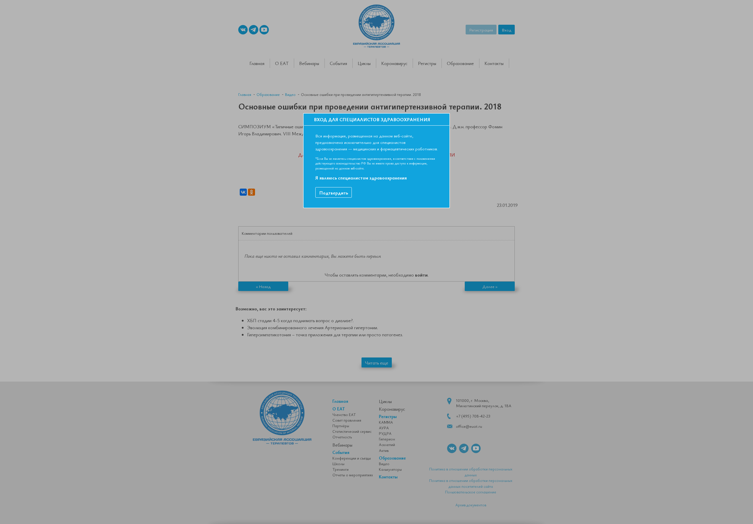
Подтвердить (333, 192)
